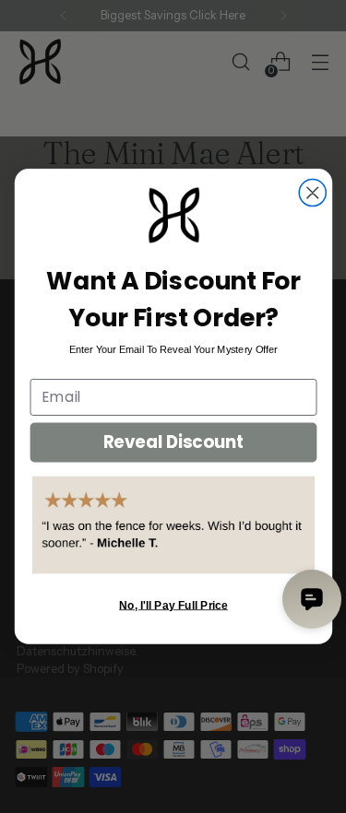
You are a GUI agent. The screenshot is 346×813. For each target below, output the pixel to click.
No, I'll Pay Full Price (173, 605)
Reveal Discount (172, 442)
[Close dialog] (312, 193)
